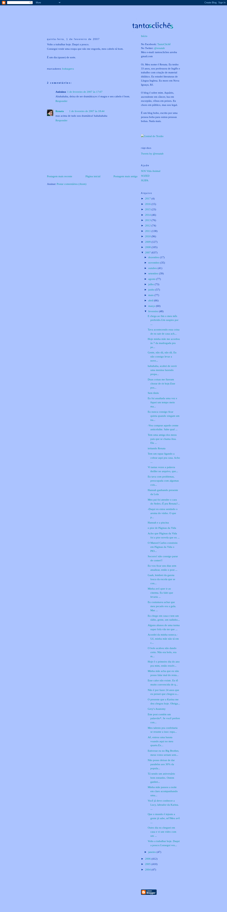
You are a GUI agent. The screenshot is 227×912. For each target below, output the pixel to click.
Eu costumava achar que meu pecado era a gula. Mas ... (162, 606)
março (152, 305)
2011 (148, 230)
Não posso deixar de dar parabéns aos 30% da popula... (161, 764)
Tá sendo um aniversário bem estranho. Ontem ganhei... (161, 777)
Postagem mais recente (59, 176)
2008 (148, 247)
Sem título (153, 392)
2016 (148, 203)
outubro (153, 268)
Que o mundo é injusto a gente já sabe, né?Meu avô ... (164, 818)
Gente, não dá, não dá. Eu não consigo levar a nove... (162, 356)
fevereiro (153, 311)
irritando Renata (156, 448)
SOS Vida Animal (150, 170)
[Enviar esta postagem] (47, 63)
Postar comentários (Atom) (71, 183)
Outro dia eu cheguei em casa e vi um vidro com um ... (162, 831)
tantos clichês (119, 9)
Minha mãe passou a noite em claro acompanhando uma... (163, 791)
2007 (148, 252)
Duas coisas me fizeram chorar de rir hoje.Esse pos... (161, 383)
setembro (153, 273)
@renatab (159, 48)
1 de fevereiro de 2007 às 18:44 (86, 111)
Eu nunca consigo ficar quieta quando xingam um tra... (163, 415)
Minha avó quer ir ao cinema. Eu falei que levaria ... (160, 592)
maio (151, 295)
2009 (148, 241)
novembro (154, 262)
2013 (148, 220)
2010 (148, 236)
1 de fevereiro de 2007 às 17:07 (85, 91)
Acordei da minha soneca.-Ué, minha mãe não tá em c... (163, 638)
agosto (152, 278)
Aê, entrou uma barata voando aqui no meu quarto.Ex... (160, 741)
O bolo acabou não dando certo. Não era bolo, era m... (162, 652)
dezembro (154, 257)
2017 (148, 198)
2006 (148, 858)
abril (151, 300)
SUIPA (144, 180)
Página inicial (92, 176)
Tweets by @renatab (152, 153)
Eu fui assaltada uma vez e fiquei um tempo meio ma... (162, 402)
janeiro (152, 851)
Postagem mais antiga (125, 176)
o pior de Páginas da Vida (162, 527)
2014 (148, 214)
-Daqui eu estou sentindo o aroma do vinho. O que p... (163, 513)
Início (144, 35)
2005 (148, 863)
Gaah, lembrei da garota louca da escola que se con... (161, 579)
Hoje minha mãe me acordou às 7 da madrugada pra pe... (164, 343)
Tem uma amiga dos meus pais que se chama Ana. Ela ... (162, 438)
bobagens (68, 68)
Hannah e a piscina (158, 522)
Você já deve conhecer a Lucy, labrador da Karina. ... (163, 804)
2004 (148, 869)
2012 (148, 225)
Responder (61, 100)
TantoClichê (164, 44)
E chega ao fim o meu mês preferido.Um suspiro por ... (163, 320)
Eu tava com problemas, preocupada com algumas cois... (163, 480)
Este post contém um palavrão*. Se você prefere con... (164, 718)
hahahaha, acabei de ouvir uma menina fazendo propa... (162, 370)
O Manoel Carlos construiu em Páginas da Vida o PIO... (163, 546)
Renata (60, 111)
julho (151, 284)
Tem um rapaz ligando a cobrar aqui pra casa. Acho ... (164, 457)
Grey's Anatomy (157, 708)
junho (151, 289)
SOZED (145, 175)
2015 (148, 209)
